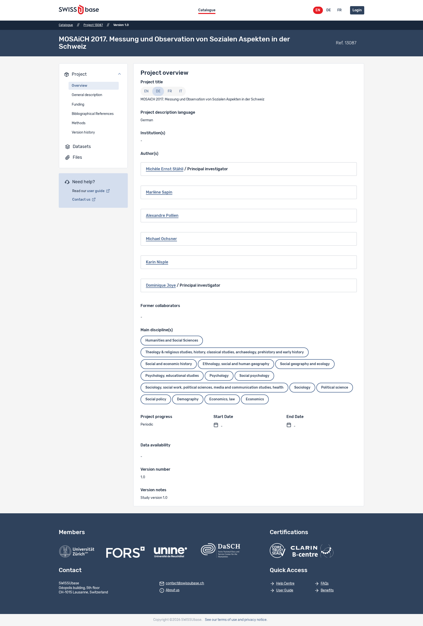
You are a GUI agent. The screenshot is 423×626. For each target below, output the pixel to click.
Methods (78, 123)
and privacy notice (252, 620)
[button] (93, 74)
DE (328, 10)
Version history (83, 132)
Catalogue (206, 10)
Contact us (81, 199)
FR (339, 10)
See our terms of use (221, 620)
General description (87, 95)
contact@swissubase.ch (185, 583)
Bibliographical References (93, 114)
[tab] (146, 91)
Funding (78, 104)
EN (318, 10)
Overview (79, 85)
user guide (96, 191)
